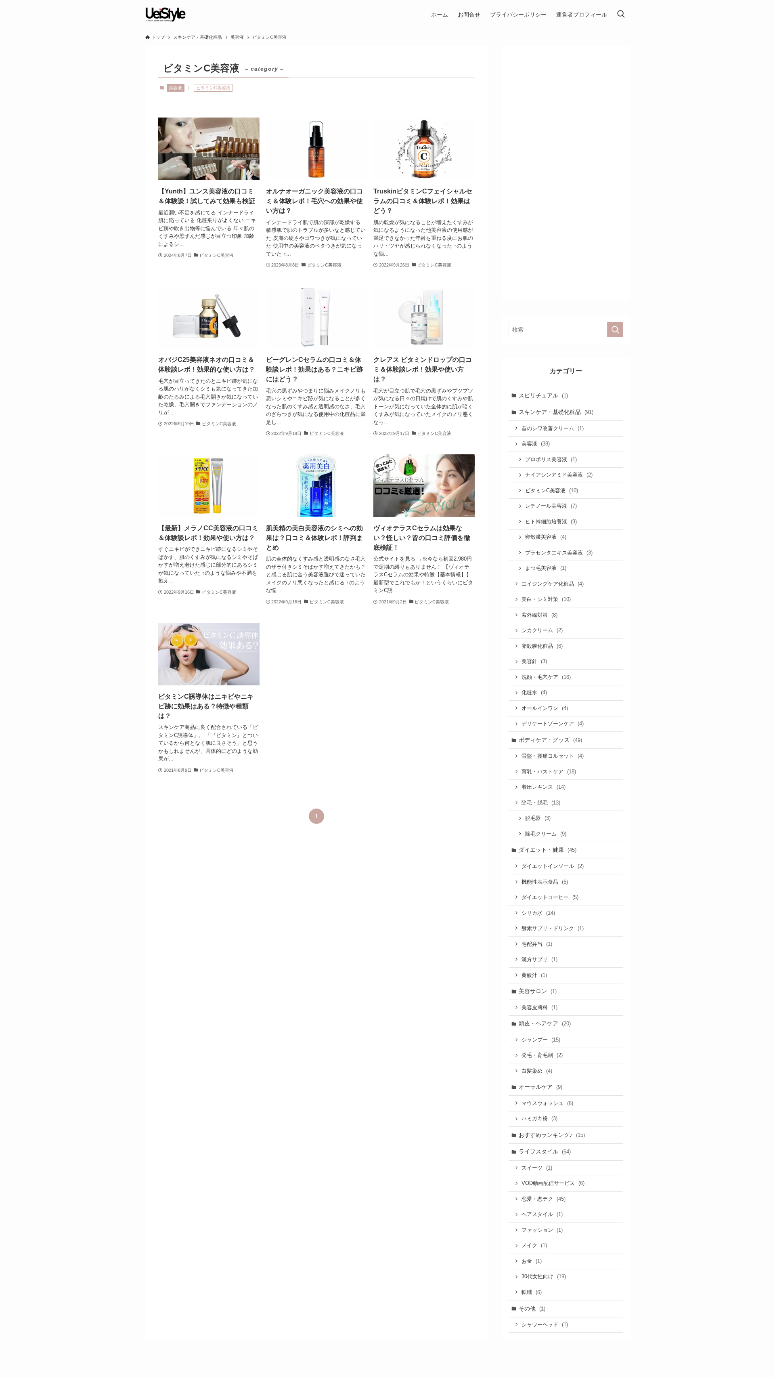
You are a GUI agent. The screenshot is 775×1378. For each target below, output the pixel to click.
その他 (532, 1308)
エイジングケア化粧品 (553, 584)
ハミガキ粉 (539, 1118)
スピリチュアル (543, 395)
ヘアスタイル (542, 1214)
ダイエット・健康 (547, 850)
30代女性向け (544, 1276)
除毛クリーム (545, 834)
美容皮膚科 (539, 1007)
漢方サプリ (539, 959)
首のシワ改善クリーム (553, 428)
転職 (532, 1292)
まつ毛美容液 (545, 568)
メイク (534, 1245)
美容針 (534, 661)
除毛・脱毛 (541, 803)
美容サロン (538, 991)
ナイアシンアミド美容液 (559, 475)
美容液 (175, 87)
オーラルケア (540, 1087)
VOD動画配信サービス (553, 1183)
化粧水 (534, 692)
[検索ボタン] (621, 14)
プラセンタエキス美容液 (559, 553)
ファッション (542, 1230)
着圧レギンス (544, 787)
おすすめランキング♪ (552, 1135)
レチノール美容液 (551, 506)
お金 (532, 1261)
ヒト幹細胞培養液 (551, 522)
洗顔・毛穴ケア (546, 677)
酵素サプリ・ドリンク (553, 928)
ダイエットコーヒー (550, 897)
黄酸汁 (534, 975)
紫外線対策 (539, 615)
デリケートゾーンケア (553, 724)
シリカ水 (538, 913)
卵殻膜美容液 (545, 537)
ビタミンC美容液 (551, 490)
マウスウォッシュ (547, 1103)
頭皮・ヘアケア (545, 1023)
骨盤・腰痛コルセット (553, 756)
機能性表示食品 (545, 882)
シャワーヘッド (545, 1324)
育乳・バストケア (549, 772)
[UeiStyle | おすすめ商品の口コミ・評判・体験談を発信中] (165, 14)
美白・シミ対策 (546, 599)
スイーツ (537, 1168)
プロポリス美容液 (551, 459)
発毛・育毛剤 (542, 1055)
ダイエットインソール (553, 866)
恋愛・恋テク (544, 1199)
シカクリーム (542, 630)
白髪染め (537, 1071)
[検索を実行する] (615, 329)
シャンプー (541, 1040)
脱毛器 (538, 818)
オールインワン (545, 708)
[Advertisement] (566, 174)
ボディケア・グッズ (550, 740)
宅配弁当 (537, 944)
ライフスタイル (545, 1151)
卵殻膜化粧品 (542, 646)
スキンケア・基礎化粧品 (556, 412)
